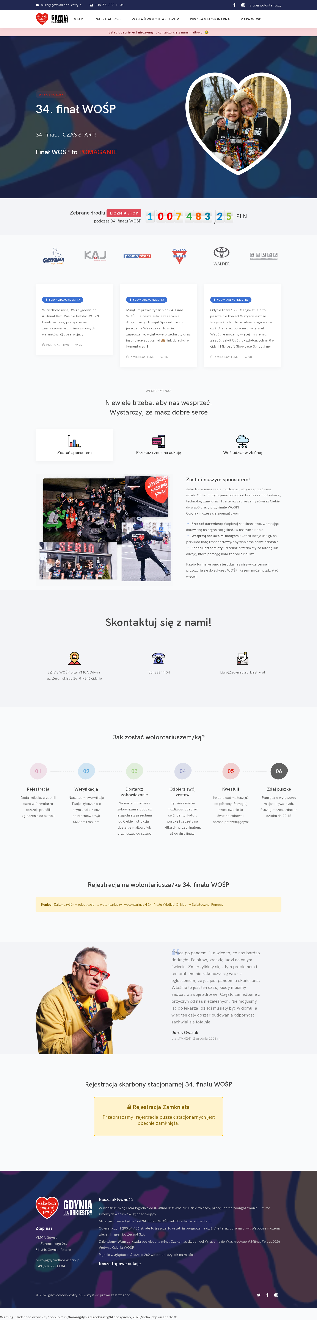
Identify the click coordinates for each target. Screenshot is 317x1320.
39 (80, 344)
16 (166, 357)
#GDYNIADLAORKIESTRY (64, 299)
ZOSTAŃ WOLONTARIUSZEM (155, 19)
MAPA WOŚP (250, 19)
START (79, 19)
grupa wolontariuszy (265, 5)
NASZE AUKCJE (108, 19)
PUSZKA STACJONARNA (210, 19)
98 (250, 357)
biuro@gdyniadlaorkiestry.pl (242, 672)
